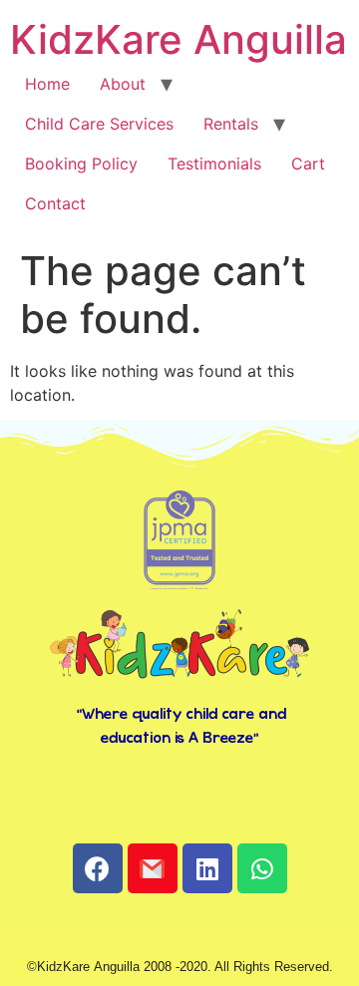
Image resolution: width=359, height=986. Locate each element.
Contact (55, 203)
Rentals (230, 124)
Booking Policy (81, 163)
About (123, 84)
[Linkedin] (207, 868)
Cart (308, 163)
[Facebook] (98, 868)
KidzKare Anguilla (178, 39)
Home (47, 84)
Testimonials (214, 163)
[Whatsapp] (262, 868)
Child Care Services (99, 124)
